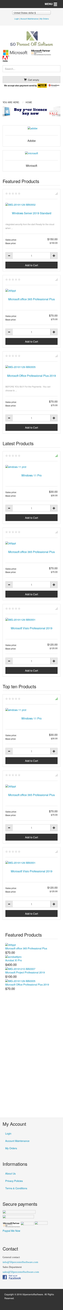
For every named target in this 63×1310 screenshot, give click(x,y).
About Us (10, 1173)
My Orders (44, 18)
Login (16, 18)
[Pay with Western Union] (42, 85)
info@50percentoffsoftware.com (20, 1262)
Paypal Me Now (11, 1230)
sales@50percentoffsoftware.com (21, 1272)
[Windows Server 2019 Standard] (31, 204)
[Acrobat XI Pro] (13, 956)
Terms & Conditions (16, 1188)
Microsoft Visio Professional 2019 (31, 628)
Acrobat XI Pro (13, 960)
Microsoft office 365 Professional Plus (31, 299)
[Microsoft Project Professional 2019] (20, 968)
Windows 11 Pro (31, 475)
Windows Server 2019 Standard (31, 213)
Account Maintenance (29, 18)
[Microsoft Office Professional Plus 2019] (31, 367)
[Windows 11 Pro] (31, 467)
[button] (5, 111)
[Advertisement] (31, 1074)
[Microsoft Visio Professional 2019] (31, 619)
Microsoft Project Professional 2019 (25, 972)
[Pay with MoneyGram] (54, 85)
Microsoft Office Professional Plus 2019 (31, 375)
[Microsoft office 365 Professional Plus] (31, 290)
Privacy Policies (14, 1181)
